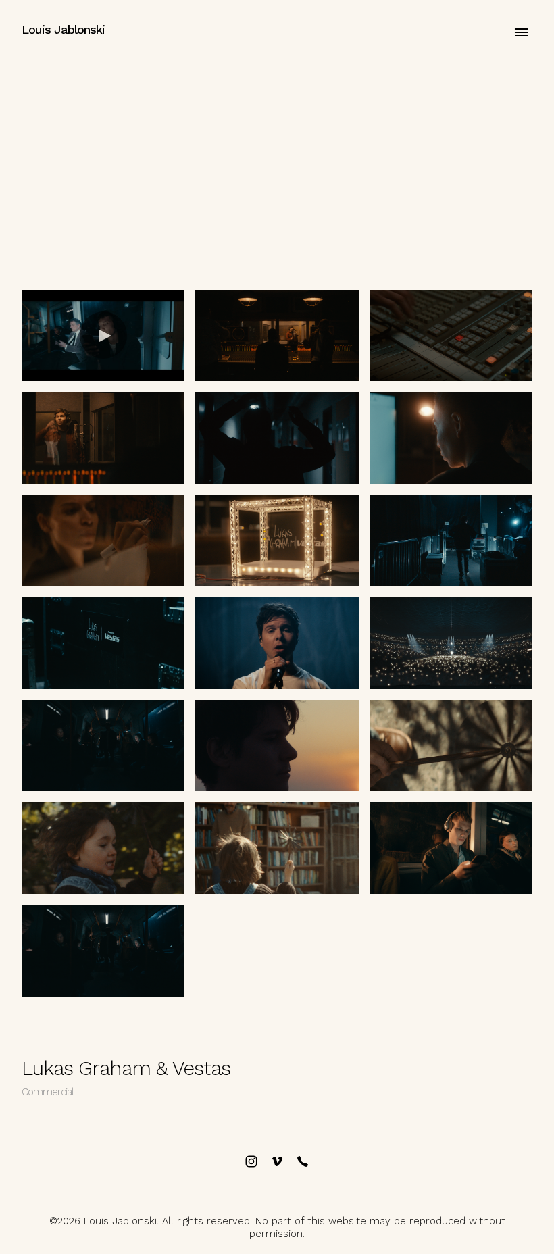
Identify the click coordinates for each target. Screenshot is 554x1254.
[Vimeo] (277, 1161)
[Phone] (302, 1161)
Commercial (48, 1092)
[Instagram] (251, 1161)
